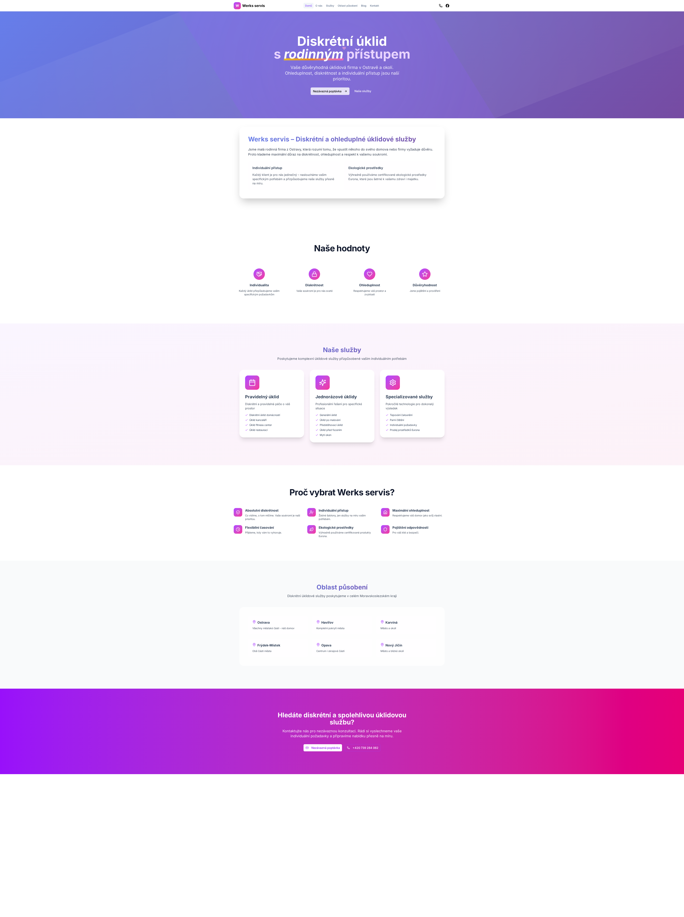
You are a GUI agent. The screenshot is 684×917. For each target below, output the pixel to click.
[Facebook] (447, 6)
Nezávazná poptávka (327, 91)
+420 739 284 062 (365, 748)
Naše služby (362, 91)
